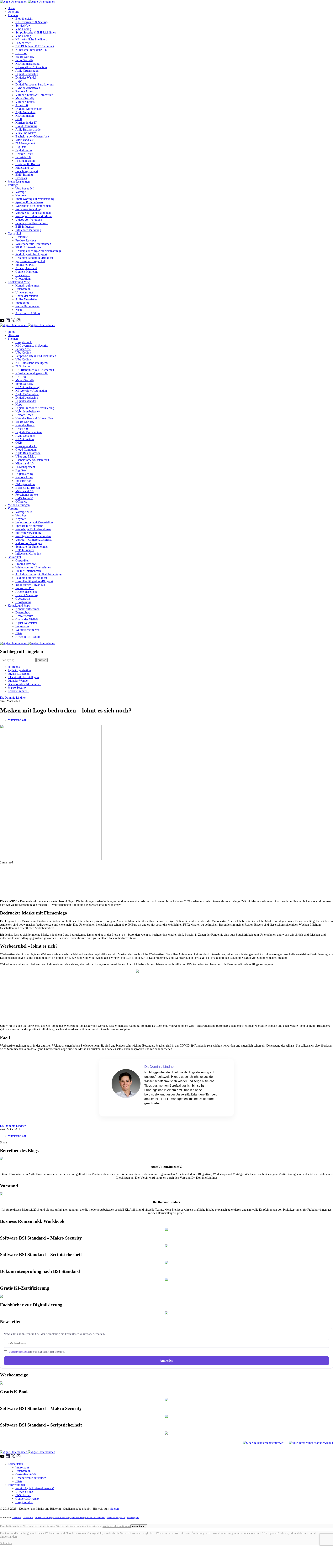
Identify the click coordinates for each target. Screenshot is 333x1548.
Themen (13, 15)
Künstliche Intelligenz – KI (31, 49)
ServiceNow (23, 25)
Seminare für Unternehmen (31, 223)
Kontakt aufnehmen (27, 285)
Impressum (22, 302)
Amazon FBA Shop (27, 313)
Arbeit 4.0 (21, 105)
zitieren (114, 1508)
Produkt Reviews (25, 240)
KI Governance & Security (31, 22)
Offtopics (21, 178)
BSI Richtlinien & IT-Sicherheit (34, 46)
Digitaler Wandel (25, 77)
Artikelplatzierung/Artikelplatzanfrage (38, 250)
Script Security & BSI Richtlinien (35, 32)
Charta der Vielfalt (26, 296)
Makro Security (24, 56)
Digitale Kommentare (28, 108)
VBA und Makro (25, 133)
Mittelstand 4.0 (24, 140)
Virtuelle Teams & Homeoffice (34, 94)
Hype (18, 81)
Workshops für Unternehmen (33, 205)
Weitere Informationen (116, 1526)
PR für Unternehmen (28, 247)
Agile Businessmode (27, 129)
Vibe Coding (23, 29)
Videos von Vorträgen (28, 219)
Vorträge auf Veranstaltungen (33, 212)
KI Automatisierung (27, 63)
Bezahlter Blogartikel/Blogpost (34, 257)
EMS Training (24, 174)
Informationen (16, 1484)
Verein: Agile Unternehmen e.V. (34, 1488)
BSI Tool (21, 53)
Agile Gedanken (25, 112)
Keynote (20, 195)
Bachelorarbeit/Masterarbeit (32, 136)
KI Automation (24, 115)
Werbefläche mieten (27, 306)
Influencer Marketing (28, 230)
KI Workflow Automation (31, 67)
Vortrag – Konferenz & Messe (33, 216)
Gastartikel (14, 233)
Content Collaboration (95, 1517)
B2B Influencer (24, 226)
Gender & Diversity (27, 1498)
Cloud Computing (26, 126)
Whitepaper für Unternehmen (33, 244)
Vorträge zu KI (24, 188)
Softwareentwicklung (28, 209)
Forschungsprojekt (26, 171)
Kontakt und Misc (19, 282)
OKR (18, 119)
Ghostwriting (23, 278)
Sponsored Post (24, 264)
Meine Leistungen (19, 181)
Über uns (13, 11)
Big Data (20, 146)
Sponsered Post (77, 1517)
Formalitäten (15, 1464)
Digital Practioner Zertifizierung (34, 84)
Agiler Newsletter (26, 299)
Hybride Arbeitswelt (27, 88)
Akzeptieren (138, 1526)
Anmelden (166, 1360)
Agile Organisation (27, 70)
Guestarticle (22, 275)
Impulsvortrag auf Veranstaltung (34, 198)
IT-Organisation (25, 160)
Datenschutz (22, 289)
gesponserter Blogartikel (30, 261)
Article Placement (61, 1517)
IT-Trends (14, 666)
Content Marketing (26, 271)
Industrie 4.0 (23, 157)
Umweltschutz (24, 292)
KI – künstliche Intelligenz (31, 39)
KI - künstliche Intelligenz (23, 677)
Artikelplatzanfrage (43, 1517)
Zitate (18, 309)
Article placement (26, 268)
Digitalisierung (24, 150)
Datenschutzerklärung (19, 1351)
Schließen (6, 1543)
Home (11, 8)
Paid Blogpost (133, 1517)
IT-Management (25, 143)
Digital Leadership (26, 74)
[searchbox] (18, 660)
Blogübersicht (23, 18)
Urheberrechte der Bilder (30, 1477)
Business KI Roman (27, 164)
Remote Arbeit (24, 91)
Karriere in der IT (26, 122)
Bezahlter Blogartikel (116, 1517)
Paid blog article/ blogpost (31, 254)
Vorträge (13, 185)
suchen (42, 660)
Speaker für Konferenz (29, 202)
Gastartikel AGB (25, 1474)
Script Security (24, 60)
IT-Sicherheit (23, 42)
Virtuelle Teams (24, 101)
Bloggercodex (24, 1502)
